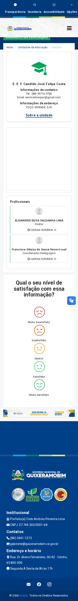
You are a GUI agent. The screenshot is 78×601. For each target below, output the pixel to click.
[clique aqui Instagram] (49, 584)
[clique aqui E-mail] (28, 584)
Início (9, 47)
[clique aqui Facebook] (39, 584)
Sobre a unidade (39, 115)
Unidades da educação (33, 47)
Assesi (23, 595)
